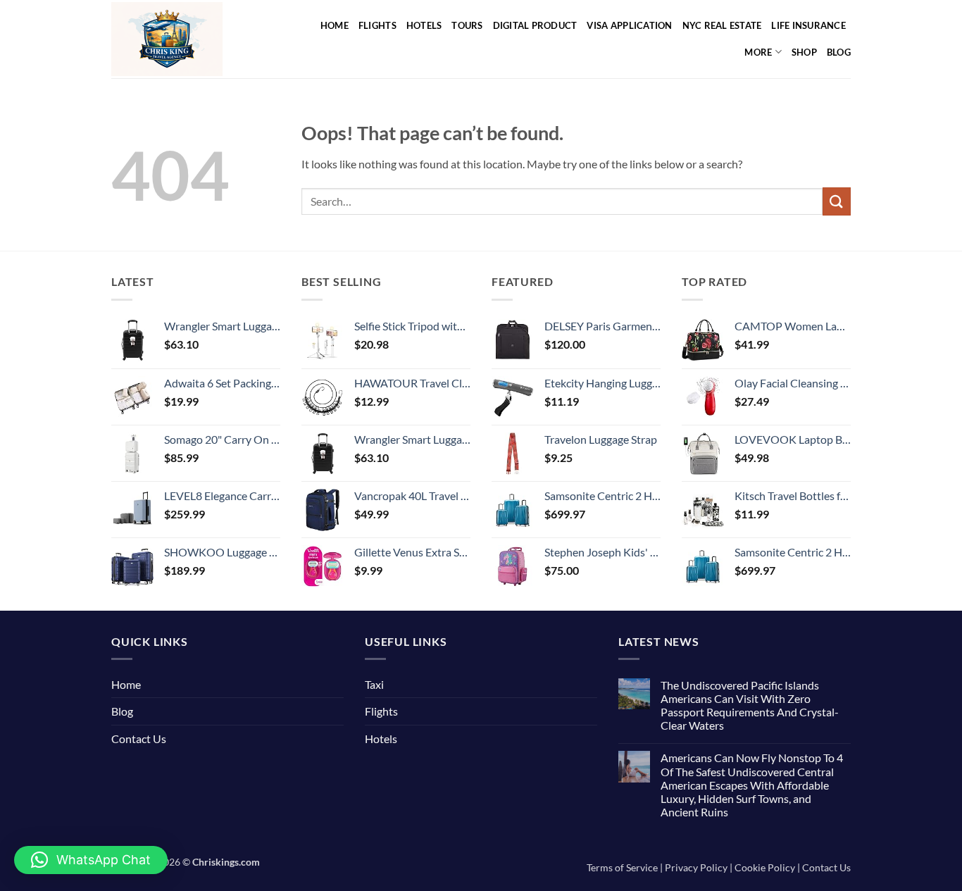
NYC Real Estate (722, 25)
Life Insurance (808, 25)
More (758, 52)
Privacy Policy (696, 867)
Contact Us (138, 738)
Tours (466, 25)
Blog (839, 52)
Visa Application (629, 25)
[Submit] (837, 201)
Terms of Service (622, 867)
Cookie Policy (765, 867)
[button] (91, 860)
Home (334, 25)
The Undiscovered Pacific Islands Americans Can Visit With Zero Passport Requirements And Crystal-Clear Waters (750, 705)
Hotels (424, 25)
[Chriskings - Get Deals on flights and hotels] (183, 39)
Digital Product (535, 25)
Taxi (374, 684)
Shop (804, 52)
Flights (377, 25)
